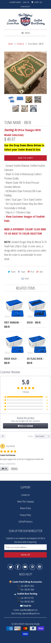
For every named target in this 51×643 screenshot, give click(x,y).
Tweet (13, 271)
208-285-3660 (29, 589)
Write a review (25, 425)
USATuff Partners (26, 521)
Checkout (25, 6)
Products (20, 43)
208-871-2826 (29, 585)
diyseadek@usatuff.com (31, 613)
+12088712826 (15, 2)
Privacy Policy (25, 515)
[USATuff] (25, 20)
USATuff (21, 623)
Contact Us (25, 495)
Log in (26, 2)
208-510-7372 (29, 597)
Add (41, 271)
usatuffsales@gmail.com (29, 609)
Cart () (38, 2)
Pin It (32, 271)
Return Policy (25, 508)
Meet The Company (25, 501)
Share (23, 271)
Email (27, 278)
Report (14, 468)
